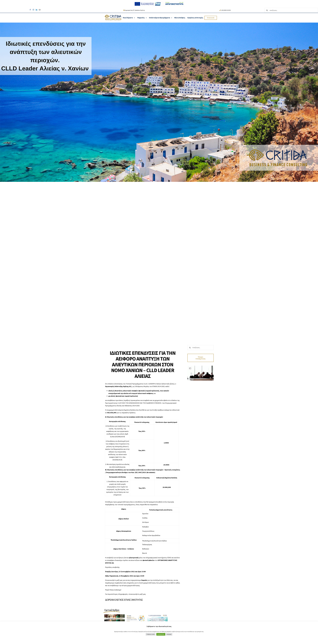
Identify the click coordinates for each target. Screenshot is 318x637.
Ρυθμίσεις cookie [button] (151, 634)
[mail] (39, 9)
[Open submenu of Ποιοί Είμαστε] (134, 18)
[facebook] (30, 9)
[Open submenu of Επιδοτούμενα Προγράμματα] (172, 18)
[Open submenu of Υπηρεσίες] (146, 18)
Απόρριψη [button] (169, 634)
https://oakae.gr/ (115, 590)
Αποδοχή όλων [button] (160, 634)
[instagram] (33, 9)
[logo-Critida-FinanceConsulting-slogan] (112, 15)
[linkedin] (36, 9)
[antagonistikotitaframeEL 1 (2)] (159, 2)
